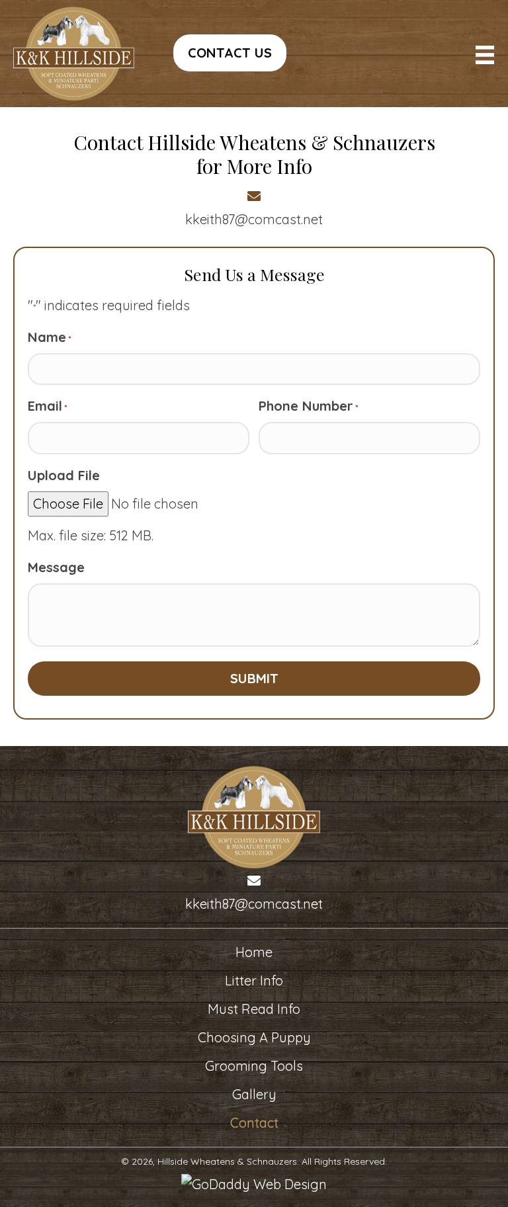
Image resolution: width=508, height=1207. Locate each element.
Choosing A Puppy (254, 1037)
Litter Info (254, 980)
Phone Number (309, 405)
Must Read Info (254, 1009)
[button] (229, 52)
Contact (254, 1122)
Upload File (64, 475)
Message (56, 567)
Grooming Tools (254, 1066)
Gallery (254, 1094)
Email (47, 405)
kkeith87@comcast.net (254, 219)
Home (254, 952)
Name (49, 337)
